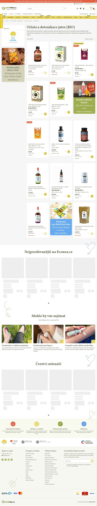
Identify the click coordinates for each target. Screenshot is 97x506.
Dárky (75, 17)
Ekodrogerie (28, 455)
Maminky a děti (68, 17)
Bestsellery (39, 14)
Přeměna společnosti (49, 484)
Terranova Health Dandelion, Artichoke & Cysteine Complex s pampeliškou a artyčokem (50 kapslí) (83, 146)
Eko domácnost (29, 457)
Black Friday (28, 478)
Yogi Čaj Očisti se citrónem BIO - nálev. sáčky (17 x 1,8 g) (36, 145)
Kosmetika (10, 17)
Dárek (76, 46)
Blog (81, 17)
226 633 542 (89, 4)
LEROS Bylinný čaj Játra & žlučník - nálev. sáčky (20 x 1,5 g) (61, 66)
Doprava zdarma (28, 14)
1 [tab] (48, 303)
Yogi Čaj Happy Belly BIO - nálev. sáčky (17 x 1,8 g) (60, 105)
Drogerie (18, 17)
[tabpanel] (13, 278)
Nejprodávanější (79, 43)
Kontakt (93, 14)
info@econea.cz (79, 4)
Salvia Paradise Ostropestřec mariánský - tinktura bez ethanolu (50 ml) (37, 227)
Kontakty (47, 482)
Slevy (12, 14)
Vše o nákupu (48, 455)
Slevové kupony (48, 478)
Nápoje (47, 17)
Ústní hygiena (29, 466)
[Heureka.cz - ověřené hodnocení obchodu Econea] (13, 43)
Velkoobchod (84, 14)
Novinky (19, 14)
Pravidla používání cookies (51, 472)
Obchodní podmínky (49, 457)
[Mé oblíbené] (80, 9)
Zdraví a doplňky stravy (31, 459)
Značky (5, 14)
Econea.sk (47, 480)
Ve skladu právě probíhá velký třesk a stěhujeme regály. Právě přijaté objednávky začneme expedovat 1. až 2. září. (48, 1)
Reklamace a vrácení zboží (51, 459)
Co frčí (3, 17)
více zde (76, 466)
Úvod (3, 21)
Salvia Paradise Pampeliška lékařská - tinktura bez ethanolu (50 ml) (36, 188)
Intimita (59, 17)
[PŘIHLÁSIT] (92, 461)
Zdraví (33, 17)
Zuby (53, 17)
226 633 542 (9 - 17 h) (7, 454)
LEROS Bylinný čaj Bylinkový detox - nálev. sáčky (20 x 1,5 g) (37, 105)
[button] (42, 72)
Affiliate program (48, 462)
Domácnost (26, 17)
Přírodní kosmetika (30, 453)
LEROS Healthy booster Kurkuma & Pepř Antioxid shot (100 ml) (37, 66)
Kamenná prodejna (49, 466)
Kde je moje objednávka (50, 464)
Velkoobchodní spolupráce (51, 468)
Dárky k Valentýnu (30, 480)
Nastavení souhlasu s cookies (51, 474)
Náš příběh (47, 453)
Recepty (87, 17)
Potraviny (40, 17)
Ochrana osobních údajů (50, 470)
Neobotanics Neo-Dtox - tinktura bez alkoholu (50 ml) (60, 187)
